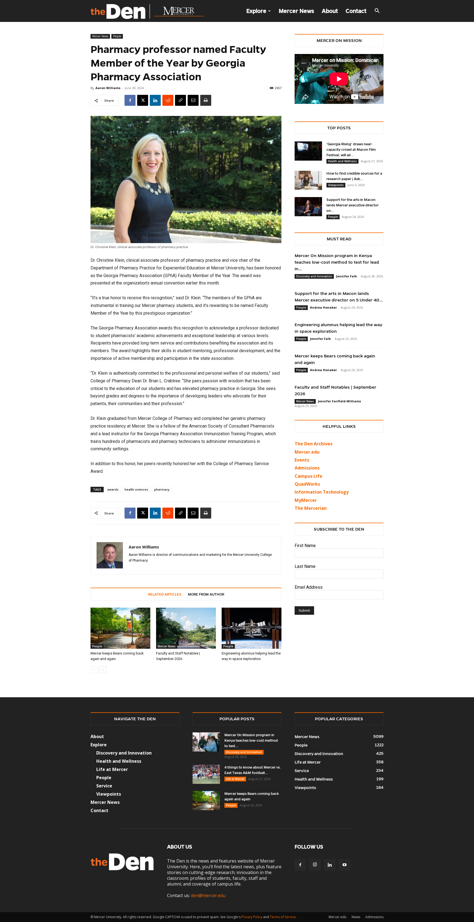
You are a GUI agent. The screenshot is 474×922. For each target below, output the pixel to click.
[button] (376, 11)
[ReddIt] (167, 100)
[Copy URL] (180, 100)
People (117, 36)
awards (113, 489)
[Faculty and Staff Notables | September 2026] (186, 628)
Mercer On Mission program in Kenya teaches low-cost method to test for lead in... (337, 262)
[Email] (193, 100)
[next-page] (102, 669)
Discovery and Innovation (314, 276)
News (356, 917)
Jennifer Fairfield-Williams (339, 401)
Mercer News (296, 11)
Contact (356, 11)
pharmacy (162, 489)
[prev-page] (94, 669)
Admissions (374, 917)
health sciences (136, 489)
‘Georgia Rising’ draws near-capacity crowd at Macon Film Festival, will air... (351, 149)
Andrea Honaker (323, 307)
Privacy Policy (251, 917)
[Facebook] (130, 100)
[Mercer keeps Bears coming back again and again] (120, 628)
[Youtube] (344, 865)
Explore (256, 11)
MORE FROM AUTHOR (206, 594)
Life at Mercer (112, 769)
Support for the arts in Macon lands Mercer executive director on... (352, 205)
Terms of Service (283, 917)
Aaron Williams (107, 88)
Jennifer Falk (346, 276)
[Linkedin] (155, 100)
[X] (142, 100)
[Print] (205, 100)
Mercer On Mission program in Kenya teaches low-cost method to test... (251, 740)
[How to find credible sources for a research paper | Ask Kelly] (308, 180)
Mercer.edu (307, 452)
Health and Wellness (342, 161)
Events (302, 460)
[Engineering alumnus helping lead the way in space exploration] (251, 628)
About (330, 11)
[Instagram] (314, 865)
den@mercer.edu (208, 895)
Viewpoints (336, 185)
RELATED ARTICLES (164, 594)
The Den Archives (313, 444)
